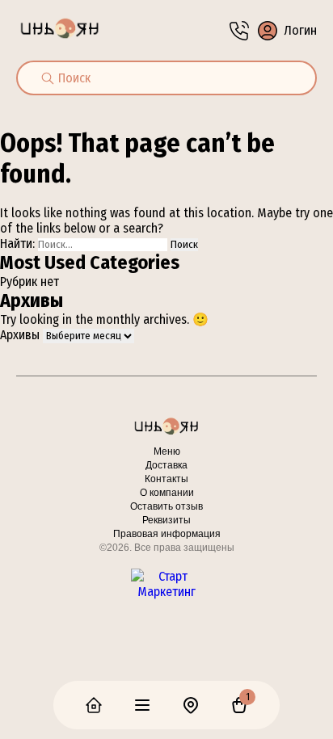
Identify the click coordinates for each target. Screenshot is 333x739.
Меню (167, 451)
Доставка (166, 465)
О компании (167, 493)
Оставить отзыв (166, 506)
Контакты (166, 479)
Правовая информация (167, 534)
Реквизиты (166, 520)
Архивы (20, 334)
